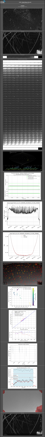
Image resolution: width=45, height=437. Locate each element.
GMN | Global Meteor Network (25, 2)
